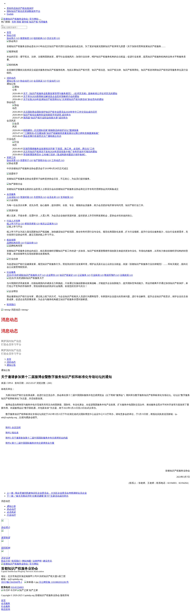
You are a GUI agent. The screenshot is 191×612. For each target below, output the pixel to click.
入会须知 (13, 197)
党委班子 (26, 160)
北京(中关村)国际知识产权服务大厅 (26, 275)
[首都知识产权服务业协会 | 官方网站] (20, 19)
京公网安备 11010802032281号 (54, 582)
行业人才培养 (13, 221)
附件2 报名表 (12, 432)
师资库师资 (32, 223)
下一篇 (37, 496)
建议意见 (47, 561)
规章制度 (26, 38)
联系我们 (11, 304)
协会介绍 (11, 35)
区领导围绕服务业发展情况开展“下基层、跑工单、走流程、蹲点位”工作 (59, 148)
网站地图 (26, 561)
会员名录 (53, 197)
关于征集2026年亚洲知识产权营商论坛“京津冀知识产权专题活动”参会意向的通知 (63, 99)
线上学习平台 (15, 223)
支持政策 (66, 197)
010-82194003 (17, 587)
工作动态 (57, 160)
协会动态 (26, 81)
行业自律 (31, 243)
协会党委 (13, 160)
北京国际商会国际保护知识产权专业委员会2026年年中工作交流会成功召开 (60, 112)
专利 (14, 22)
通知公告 (13, 81)
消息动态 (11, 78)
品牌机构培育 (15, 243)
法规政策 (126, 275)
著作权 (25, 22)
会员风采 (40, 81)
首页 (9, 32)
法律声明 (37, 561)
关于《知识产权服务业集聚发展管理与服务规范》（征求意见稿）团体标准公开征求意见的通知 (70, 93)
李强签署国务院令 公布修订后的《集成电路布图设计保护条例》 (54, 154)
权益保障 (11, 240)
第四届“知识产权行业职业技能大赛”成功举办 (45, 118)
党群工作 (11, 157)
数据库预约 (111, 275)
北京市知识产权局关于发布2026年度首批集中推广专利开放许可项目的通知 (60, 151)
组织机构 (40, 38)
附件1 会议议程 (13, 427)
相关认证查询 (49, 223)
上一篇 (47, 493)
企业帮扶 (52, 275)
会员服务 (11, 194)
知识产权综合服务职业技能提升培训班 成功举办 (47, 115)
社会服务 (11, 272)
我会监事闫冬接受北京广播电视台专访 (42, 136)
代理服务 (43, 22)
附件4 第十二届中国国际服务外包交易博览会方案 (30, 443)
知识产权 (33, 22)
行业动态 (53, 81)
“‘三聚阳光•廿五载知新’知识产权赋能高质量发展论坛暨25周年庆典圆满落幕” (61, 133)
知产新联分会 (42, 160)
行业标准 (97, 275)
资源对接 (26, 197)
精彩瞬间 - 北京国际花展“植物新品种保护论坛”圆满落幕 (50, 130)
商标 (19, 22)
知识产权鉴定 (68, 275)
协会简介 (13, 38)
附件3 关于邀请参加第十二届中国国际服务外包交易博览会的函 (37, 438)
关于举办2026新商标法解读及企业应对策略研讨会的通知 (51, 96)
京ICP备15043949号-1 (11, 582)
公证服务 (83, 275)
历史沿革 (53, 38)
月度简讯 (40, 197)
